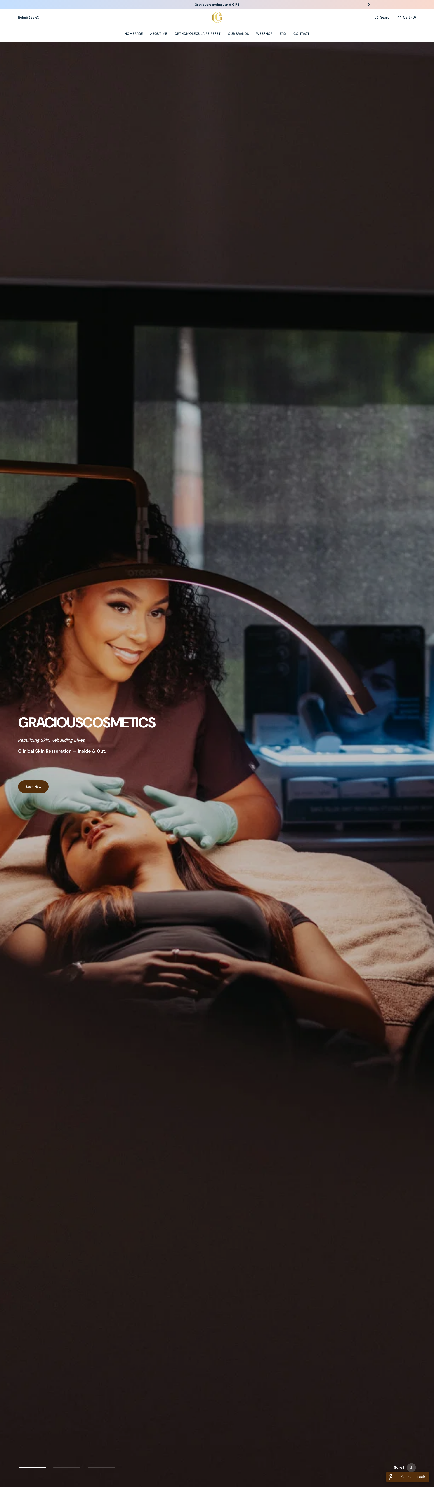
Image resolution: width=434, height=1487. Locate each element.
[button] (406, 17)
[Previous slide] (65, 4)
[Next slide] (369, 4)
